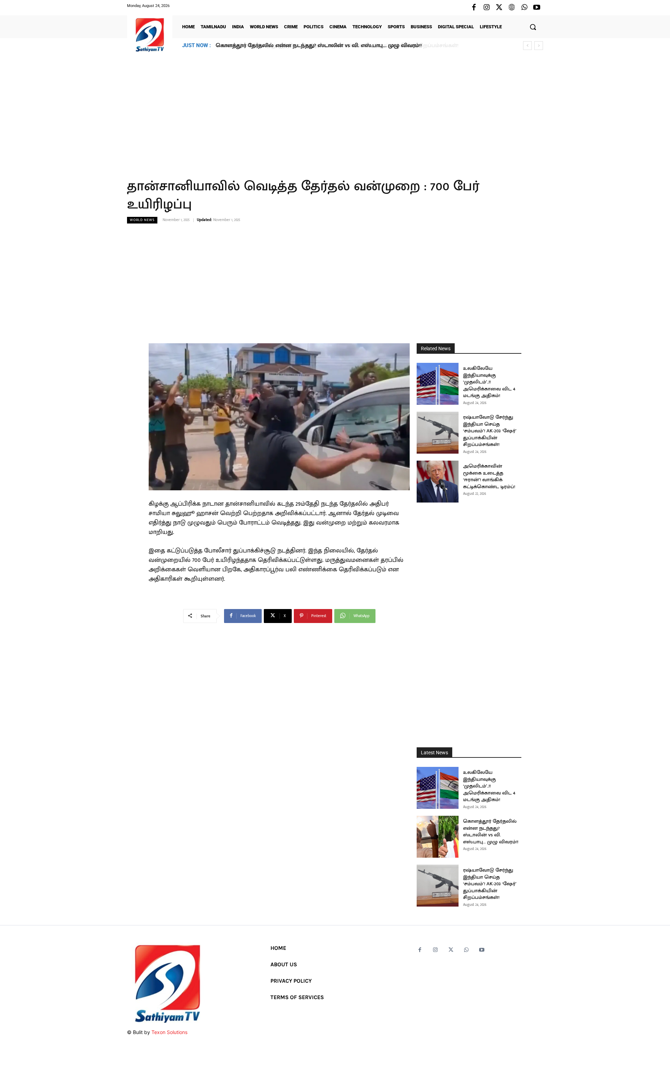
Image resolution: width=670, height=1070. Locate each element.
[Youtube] (536, 7)
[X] (499, 7)
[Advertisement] (335, 111)
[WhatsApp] (524, 7)
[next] (538, 45)
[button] (533, 27)
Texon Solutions (169, 1032)
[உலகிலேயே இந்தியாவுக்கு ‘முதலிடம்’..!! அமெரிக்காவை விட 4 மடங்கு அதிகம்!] (438, 384)
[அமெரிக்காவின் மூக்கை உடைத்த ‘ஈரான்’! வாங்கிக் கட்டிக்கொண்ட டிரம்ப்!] (438, 482)
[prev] (527, 45)
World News (142, 220)
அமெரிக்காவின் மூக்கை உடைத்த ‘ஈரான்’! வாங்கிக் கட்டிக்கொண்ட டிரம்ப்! (489, 476)
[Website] (511, 7)
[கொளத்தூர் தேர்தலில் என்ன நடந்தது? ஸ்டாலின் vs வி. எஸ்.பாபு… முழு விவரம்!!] (438, 837)
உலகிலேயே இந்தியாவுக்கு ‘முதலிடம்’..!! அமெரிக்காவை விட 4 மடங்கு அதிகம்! (489, 382)
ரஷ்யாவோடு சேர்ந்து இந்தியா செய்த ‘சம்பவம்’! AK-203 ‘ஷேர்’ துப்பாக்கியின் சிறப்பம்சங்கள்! (334, 45)
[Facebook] (474, 7)
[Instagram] (486, 7)
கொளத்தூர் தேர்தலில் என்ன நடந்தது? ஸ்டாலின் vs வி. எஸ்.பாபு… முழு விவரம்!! (490, 831)
